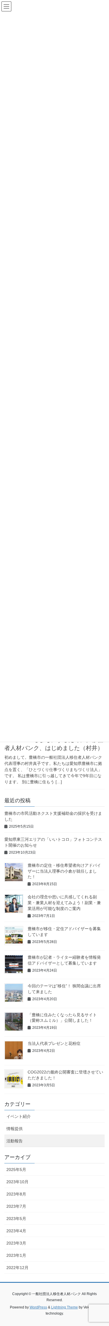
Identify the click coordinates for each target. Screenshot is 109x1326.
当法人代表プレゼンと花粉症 (54, 1043)
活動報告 (14, 1141)
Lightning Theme (64, 1307)
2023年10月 (17, 1181)
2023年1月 (16, 1255)
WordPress (38, 1307)
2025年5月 (16, 1169)
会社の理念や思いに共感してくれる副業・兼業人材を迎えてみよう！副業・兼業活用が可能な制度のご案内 (64, 903)
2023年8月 (16, 1194)
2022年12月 (17, 1267)
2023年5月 (16, 1218)
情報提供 (14, 1128)
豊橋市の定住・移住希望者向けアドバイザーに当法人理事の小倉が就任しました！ (64, 871)
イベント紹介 (18, 1116)
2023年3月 (16, 1243)
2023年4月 (16, 1230)
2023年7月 (16, 1206)
